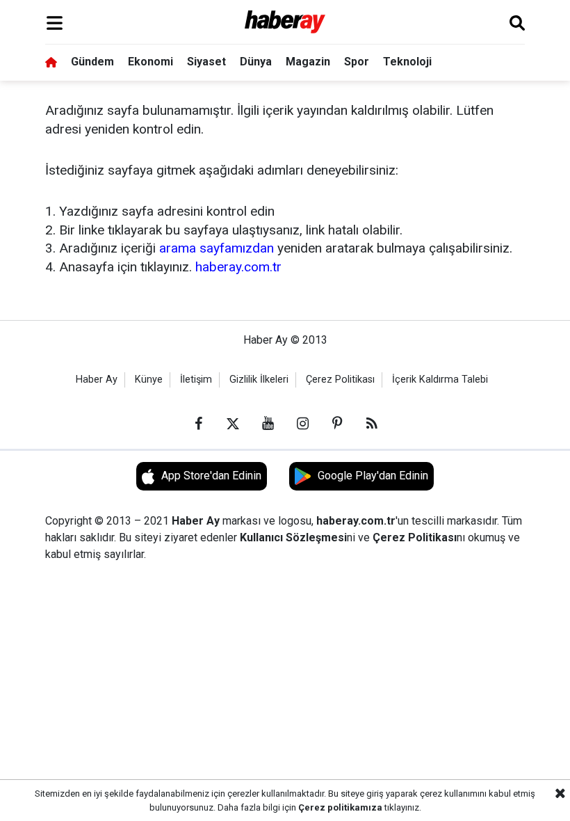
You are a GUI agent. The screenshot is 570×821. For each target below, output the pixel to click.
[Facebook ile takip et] (198, 424)
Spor (356, 61)
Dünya (256, 61)
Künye (149, 379)
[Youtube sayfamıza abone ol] (267, 424)
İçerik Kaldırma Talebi (440, 379)
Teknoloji (407, 61)
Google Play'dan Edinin (373, 475)
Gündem (92, 61)
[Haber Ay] (285, 22)
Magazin (308, 61)
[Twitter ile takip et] (232, 424)
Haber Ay (96, 379)
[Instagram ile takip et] (302, 424)
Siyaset (206, 61)
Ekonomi (150, 61)
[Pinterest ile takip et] (337, 424)
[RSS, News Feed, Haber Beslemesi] (372, 424)
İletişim (196, 379)
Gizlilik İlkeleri (258, 379)
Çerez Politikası (340, 379)
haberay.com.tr (238, 267)
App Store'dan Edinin (211, 475)
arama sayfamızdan (216, 248)
